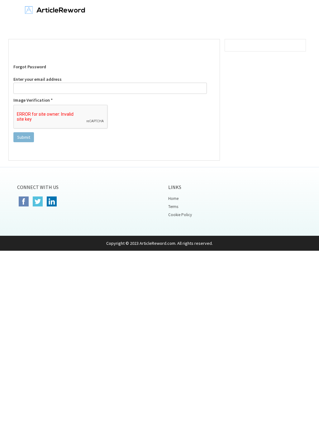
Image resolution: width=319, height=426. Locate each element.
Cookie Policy (180, 214)
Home (173, 198)
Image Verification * (33, 100)
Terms (173, 206)
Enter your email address (37, 79)
